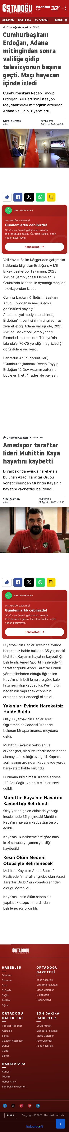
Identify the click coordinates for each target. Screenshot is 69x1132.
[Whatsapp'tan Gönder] (40, 197)
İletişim (6, 1076)
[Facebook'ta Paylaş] (17, 197)
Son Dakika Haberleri (14, 1086)
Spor (4, 985)
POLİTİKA (24, 20)
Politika (6, 1000)
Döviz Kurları (43, 1025)
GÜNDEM (8, 20)
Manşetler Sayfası (47, 984)
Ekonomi (7, 980)
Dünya (5, 1045)
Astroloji (7, 1030)
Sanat (5, 1035)
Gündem (7, 975)
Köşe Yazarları (44, 979)
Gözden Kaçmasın (12, 1040)
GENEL (36, 27)
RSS (11, 1115)
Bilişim (5, 1055)
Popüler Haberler (12, 1025)
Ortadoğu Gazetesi (17, 27)
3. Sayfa (6, 990)
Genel (5, 1050)
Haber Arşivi (43, 999)
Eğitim (5, 1005)
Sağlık (5, 995)
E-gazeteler (43, 994)
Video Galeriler (45, 989)
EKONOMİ (41, 20)
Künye (6, 1071)
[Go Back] (60, 1124)
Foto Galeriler (44, 1040)
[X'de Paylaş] (29, 197)
